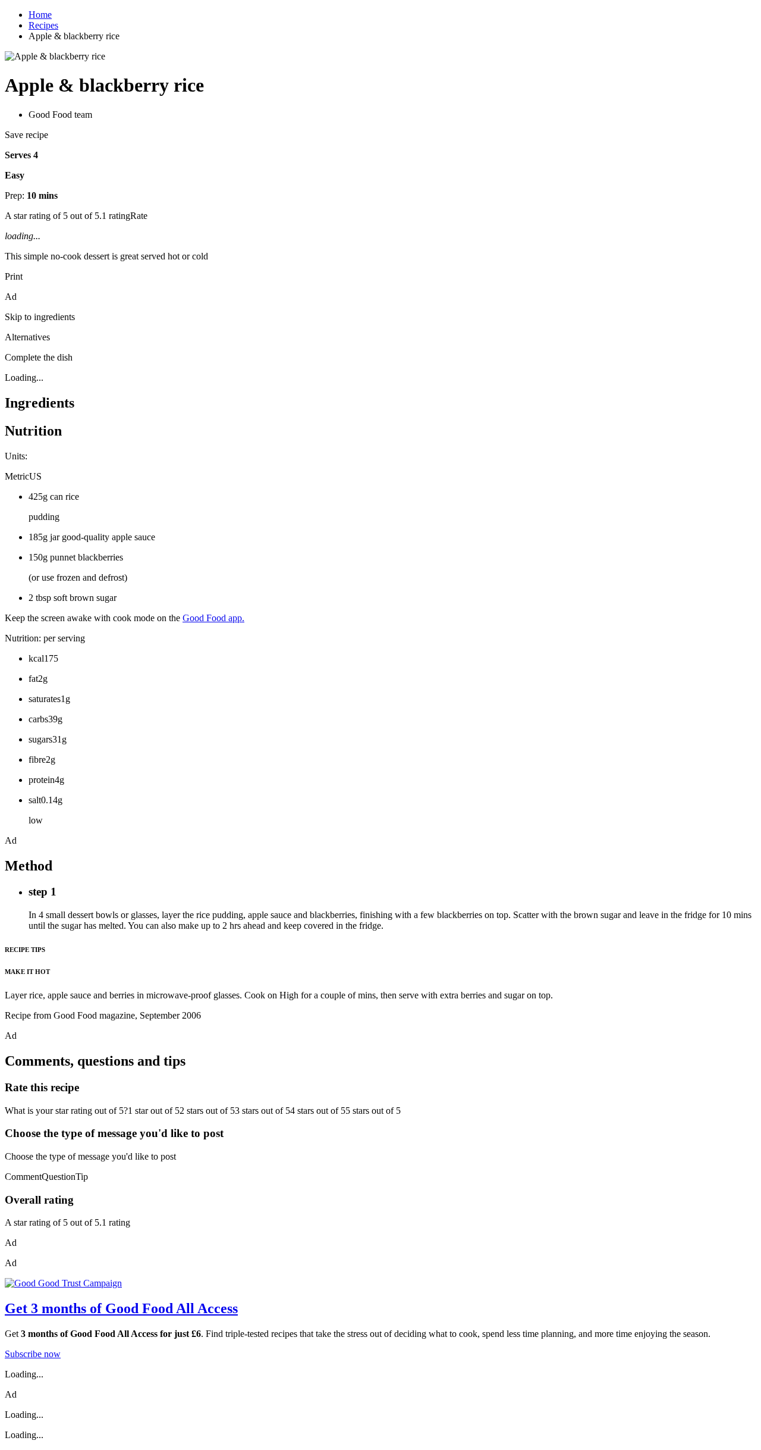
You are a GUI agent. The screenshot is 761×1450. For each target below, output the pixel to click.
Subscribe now (33, 1354)
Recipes (43, 25)
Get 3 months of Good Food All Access (121, 1308)
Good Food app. (213, 618)
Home (40, 15)
